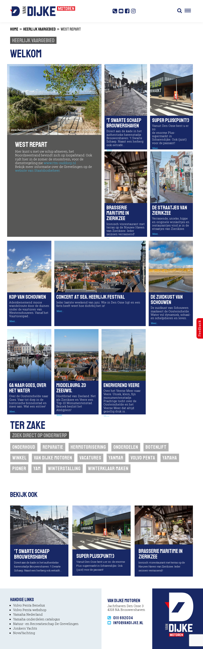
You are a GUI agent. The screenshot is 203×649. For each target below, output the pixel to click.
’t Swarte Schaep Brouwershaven (123, 123)
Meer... (155, 148)
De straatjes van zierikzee (169, 210)
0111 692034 (123, 617)
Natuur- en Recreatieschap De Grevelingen (46, 624)
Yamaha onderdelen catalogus (36, 619)
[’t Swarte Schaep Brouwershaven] (39, 525)
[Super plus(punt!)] (101, 527)
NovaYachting (24, 633)
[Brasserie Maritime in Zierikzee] (164, 524)
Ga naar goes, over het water (27, 388)
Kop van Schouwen (27, 297)
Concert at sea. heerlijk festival (90, 297)
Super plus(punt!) (170, 120)
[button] (179, 11)
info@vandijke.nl (128, 622)
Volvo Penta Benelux (29, 605)
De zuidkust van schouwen (167, 300)
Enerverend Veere (121, 385)
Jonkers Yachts (25, 628)
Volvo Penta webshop (29, 610)
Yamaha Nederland (28, 614)
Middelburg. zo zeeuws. (71, 388)
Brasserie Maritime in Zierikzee (117, 213)
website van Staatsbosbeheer (37, 170)
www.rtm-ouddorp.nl (60, 163)
